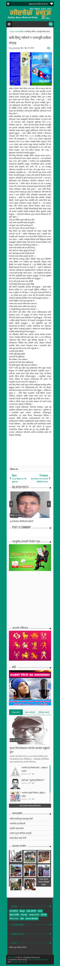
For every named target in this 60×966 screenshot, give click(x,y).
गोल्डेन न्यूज (11, 957)
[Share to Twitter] (16, 742)
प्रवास (40, 911)
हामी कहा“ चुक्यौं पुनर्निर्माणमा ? (33, 780)
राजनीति (43, 915)
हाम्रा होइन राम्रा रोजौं (18, 837)
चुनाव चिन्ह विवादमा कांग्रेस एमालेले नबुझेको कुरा (30, 750)
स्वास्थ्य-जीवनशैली (32, 919)
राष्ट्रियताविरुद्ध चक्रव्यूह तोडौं (21, 818)
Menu (8, 4)
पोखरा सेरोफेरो (31, 911)
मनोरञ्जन (24, 915)
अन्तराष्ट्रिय (14, 911)
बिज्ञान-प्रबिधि (14, 915)
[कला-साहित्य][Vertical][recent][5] (30, 713)
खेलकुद (22, 911)
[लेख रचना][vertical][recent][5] (16, 713)
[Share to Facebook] (12, 742)
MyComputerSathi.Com (38, 960)
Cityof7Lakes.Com (19, 962)
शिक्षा (22, 919)
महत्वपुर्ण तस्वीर (34, 915)
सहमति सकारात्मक (17, 828)
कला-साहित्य (30, 48)
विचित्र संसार (14, 919)
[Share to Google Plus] (20, 742)
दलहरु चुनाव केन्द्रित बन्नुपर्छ (20, 833)
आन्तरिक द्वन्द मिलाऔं (17, 823)
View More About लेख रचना (30, 806)
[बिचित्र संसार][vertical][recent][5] (44, 713)
